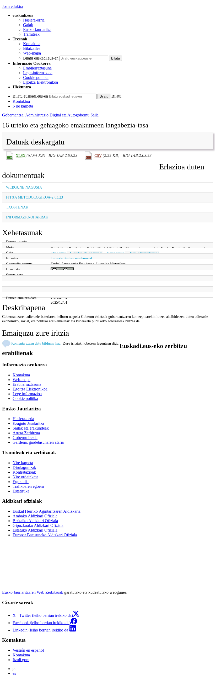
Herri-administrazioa (143, 253)
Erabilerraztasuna (37, 68)
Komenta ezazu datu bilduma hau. (36, 343)
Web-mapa (32, 53)
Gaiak (28, 25)
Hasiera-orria (34, 20)
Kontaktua (31, 43)
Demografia (115, 253)
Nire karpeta (23, 106)
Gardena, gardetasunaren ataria (38, 442)
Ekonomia (58, 253)
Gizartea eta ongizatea (86, 253)
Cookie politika (36, 77)
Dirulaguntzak (24, 467)
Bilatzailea (31, 48)
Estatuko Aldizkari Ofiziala (35, 530)
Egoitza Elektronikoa (40, 82)
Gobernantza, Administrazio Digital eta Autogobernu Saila (50, 115)
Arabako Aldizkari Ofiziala (35, 516)
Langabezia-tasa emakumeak (72, 258)
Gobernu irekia (25, 437)
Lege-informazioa (37, 73)
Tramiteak (31, 34)
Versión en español (28, 650)
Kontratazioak (24, 472)
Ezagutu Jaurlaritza (28, 423)
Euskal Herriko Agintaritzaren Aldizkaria (46, 511)
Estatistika (21, 491)
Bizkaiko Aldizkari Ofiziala (35, 520)
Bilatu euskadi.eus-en (40, 58)
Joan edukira (12, 6)
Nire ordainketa (25, 477)
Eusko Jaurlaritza (37, 29)
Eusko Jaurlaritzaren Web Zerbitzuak (32, 592)
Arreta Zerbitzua (26, 433)
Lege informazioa (27, 394)
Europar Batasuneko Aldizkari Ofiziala (45, 535)
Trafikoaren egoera (28, 486)
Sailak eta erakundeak (31, 428)
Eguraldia (21, 481)
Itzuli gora (21, 659)
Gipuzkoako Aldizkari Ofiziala (38, 525)
